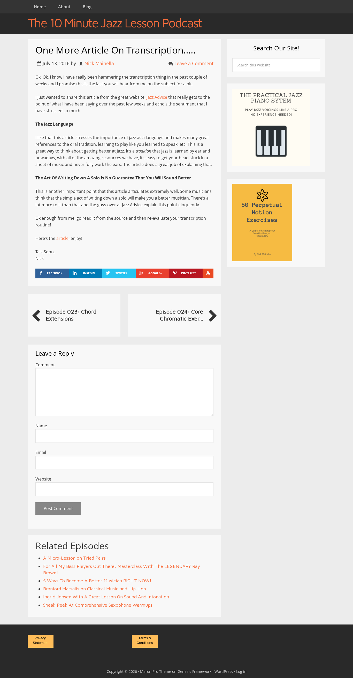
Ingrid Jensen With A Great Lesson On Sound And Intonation (106, 596)
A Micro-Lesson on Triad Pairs (74, 558)
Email (40, 452)
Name (41, 426)
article (62, 238)
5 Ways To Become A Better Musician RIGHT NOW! (97, 580)
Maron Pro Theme (155, 671)
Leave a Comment (193, 63)
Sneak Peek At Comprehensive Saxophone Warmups (97, 605)
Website (43, 479)
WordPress (223, 671)
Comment (45, 365)
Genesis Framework (194, 671)
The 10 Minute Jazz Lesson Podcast (115, 23)
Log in (241, 671)
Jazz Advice (157, 97)
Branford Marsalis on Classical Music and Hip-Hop (94, 588)
